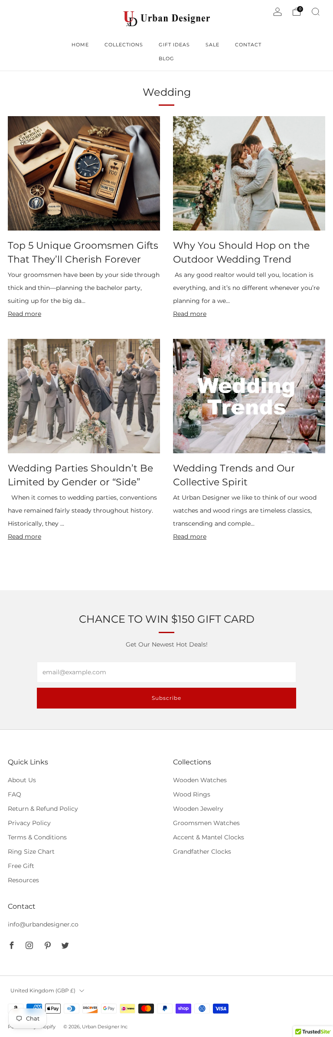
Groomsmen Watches (206, 822)
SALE (212, 45)
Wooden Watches (200, 780)
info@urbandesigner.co (43, 924)
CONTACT (248, 45)
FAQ (14, 794)
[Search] (315, 11)
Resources (23, 880)
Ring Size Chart (31, 851)
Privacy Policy (29, 822)
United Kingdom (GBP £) (42, 990)
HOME (80, 45)
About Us (22, 780)
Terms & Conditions (37, 837)
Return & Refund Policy (43, 808)
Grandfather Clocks (202, 851)
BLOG (166, 58)
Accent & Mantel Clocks (208, 837)
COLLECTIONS (123, 45)
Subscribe (166, 698)
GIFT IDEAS (174, 45)
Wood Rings (191, 794)
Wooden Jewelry (198, 808)
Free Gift (21, 865)
